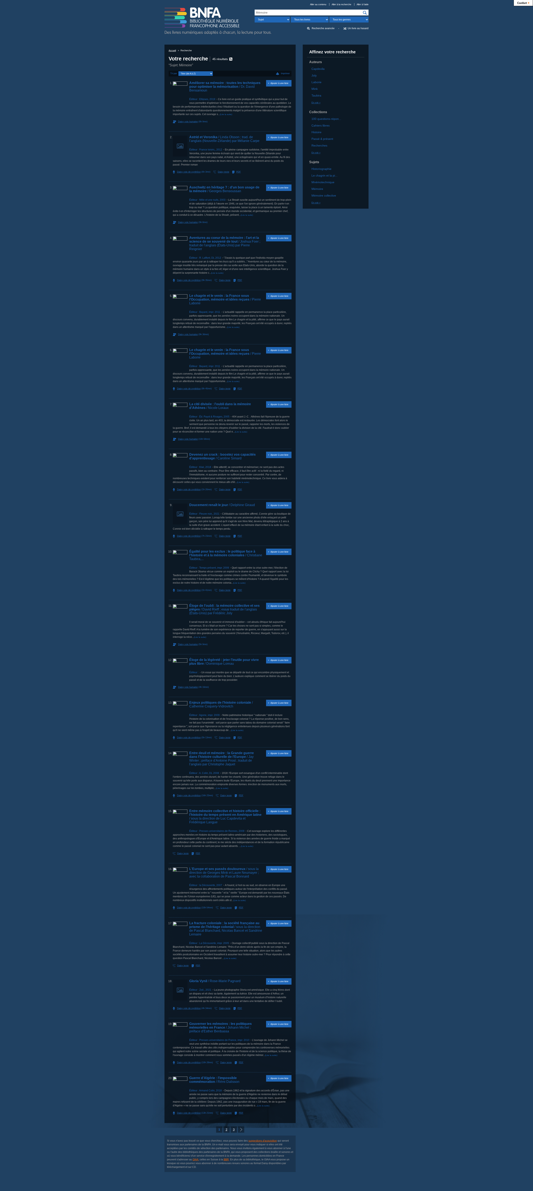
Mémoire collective (323, 195)
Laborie (316, 82)
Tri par (173, 73)
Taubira (316, 95)
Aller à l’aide (363, 4)
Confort (523, 3)
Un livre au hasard (358, 28)
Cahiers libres (320, 125)
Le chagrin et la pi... (324, 175)
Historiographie (321, 169)
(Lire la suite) (226, 114)
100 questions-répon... (326, 118)
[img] (365, 13)
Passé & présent (322, 138)
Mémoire (317, 189)
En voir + (315, 102)
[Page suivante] (241, 1129)
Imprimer (285, 73)
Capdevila (318, 68)
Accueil (172, 50)
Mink (314, 88)
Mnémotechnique (322, 182)
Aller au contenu (318, 4)
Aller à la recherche (341, 4)
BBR (226, 1159)
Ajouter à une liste (279, 83)
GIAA (195, 1159)
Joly (314, 75)
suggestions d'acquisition (262, 1140)
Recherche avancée (323, 28)
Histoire (316, 132)
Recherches (319, 145)
